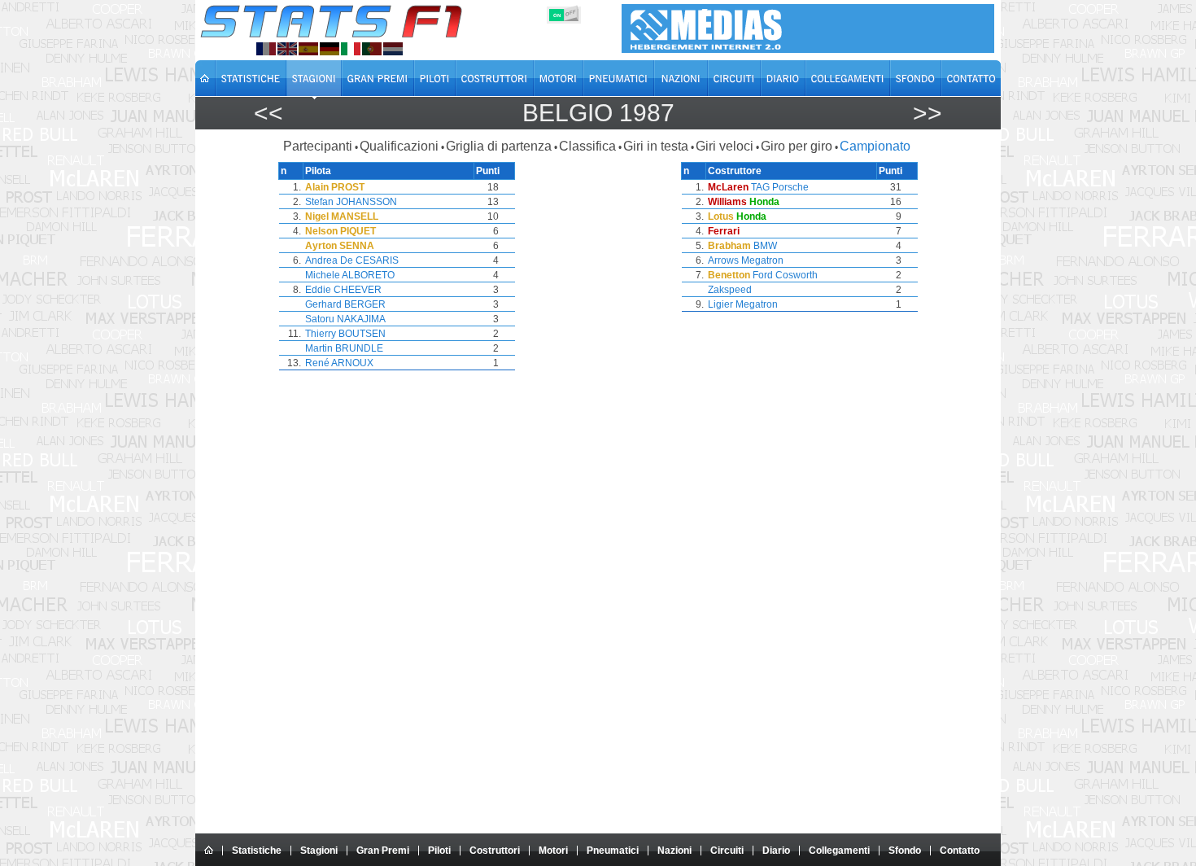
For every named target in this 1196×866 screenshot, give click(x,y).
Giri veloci (724, 146)
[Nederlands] (393, 48)
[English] (287, 48)
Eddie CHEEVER (343, 289)
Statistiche (257, 850)
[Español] (308, 48)
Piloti (439, 850)
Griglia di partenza (499, 146)
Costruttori (494, 850)
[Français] (266, 48)
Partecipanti (317, 146)
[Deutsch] (329, 48)
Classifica (587, 146)
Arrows (723, 260)
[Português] (372, 48)
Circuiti (727, 850)
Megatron (762, 260)
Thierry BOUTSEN (345, 333)
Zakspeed (730, 289)
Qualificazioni (399, 146)
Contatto (960, 850)
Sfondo (904, 850)
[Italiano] (350, 48)
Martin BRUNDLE (344, 348)
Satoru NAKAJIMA (345, 319)
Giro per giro (796, 146)
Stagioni (319, 850)
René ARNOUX (339, 363)
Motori (553, 850)
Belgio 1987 (598, 112)
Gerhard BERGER (345, 304)
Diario (776, 850)
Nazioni (674, 850)
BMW (765, 245)
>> (927, 112)
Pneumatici (613, 850)
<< (268, 112)
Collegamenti (839, 850)
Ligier (720, 304)
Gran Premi (382, 850)
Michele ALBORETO (350, 275)
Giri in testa (655, 146)
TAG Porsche (780, 187)
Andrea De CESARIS (352, 260)
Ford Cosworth (785, 275)
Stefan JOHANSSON (351, 202)
